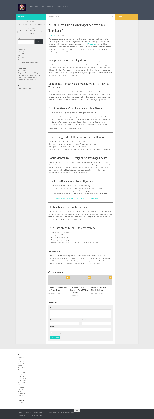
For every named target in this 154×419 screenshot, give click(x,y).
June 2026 (21, 361)
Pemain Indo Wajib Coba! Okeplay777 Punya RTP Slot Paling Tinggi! (79, 290)
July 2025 (20, 385)
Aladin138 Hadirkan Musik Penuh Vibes (29, 75)
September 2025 (23, 380)
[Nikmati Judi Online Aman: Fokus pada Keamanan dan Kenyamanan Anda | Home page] (22, 7)
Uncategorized (53, 17)
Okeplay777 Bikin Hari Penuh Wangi (28, 73)
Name (52, 320)
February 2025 (22, 395)
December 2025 (22, 374)
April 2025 (21, 391)
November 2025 (22, 376)
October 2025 (22, 378)
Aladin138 (21, 51)
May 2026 (21, 363)
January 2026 (21, 372)
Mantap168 (92, 44)
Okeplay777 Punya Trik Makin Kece (27, 79)
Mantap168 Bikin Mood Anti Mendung (28, 77)
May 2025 (21, 389)
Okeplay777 (21, 49)
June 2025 (21, 387)
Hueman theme (40, 415)
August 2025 (21, 383)
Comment (53, 308)
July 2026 (20, 359)
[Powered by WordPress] (24, 415)
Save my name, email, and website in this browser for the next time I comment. (73, 333)
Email (84, 320)
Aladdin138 (21, 58)
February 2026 (22, 370)
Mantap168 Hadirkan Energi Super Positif (29, 71)
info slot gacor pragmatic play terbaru (28, 62)
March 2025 (21, 393)
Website (52, 326)
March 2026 (21, 368)
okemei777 (53, 35)
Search (20, 38)
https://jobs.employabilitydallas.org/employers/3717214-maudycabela (74, 198)
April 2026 (21, 366)
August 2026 (21, 357)
